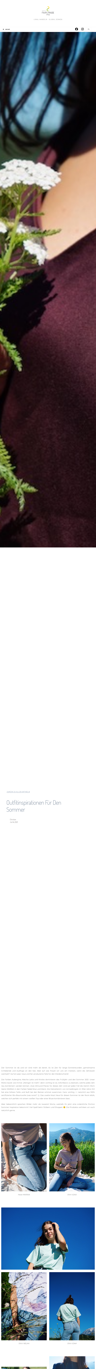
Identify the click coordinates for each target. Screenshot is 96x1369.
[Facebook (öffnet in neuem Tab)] (76, 29)
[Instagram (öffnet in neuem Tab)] (82, 29)
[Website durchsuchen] (88, 29)
